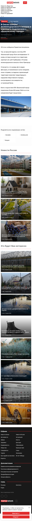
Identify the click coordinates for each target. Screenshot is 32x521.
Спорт (17, 450)
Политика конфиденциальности (9, 469)
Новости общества (7, 6)
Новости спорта (6, 9)
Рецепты (3, 458)
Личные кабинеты (5, 477)
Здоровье (3, 442)
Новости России (20, 434)
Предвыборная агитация (7, 474)
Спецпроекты (4, 450)
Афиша (3, 440)
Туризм (3, 453)
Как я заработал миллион (8, 455)
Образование (19, 445)
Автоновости (5, 12)
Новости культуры (6, 10)
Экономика (19, 453)
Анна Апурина (4, 38)
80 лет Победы (20, 455)
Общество (4, 447)
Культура (18, 442)
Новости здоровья (7, 13)
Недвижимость (5, 445)
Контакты (18, 485)
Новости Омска (5, 434)
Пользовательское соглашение (9, 471)
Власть (18, 440)
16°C (25, 2)
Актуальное (19, 437)
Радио (2, 487)
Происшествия (20, 447)
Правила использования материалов (11, 466)
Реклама (3, 485)
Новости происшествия (8, 7)
